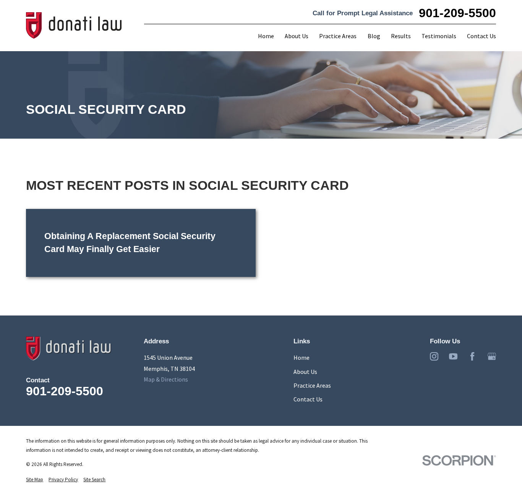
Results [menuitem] (401, 36)
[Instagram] (434, 356)
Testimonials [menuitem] (438, 36)
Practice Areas (312, 385)
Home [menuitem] (266, 36)
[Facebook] (472, 356)
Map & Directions (166, 379)
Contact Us (308, 399)
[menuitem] (34, 479)
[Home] (74, 25)
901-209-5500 (457, 13)
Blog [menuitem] (374, 36)
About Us (305, 371)
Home (301, 357)
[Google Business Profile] (492, 356)
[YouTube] (453, 356)
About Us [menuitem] (296, 36)
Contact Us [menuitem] (481, 36)
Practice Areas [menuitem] (338, 36)
